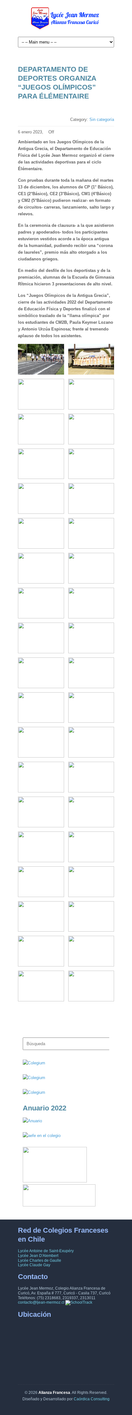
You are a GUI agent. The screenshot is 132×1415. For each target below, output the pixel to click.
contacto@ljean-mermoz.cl (41, 1302)
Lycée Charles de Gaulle (39, 1260)
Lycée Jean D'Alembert (38, 1255)
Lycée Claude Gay (34, 1265)
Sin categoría (101, 119)
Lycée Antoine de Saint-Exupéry (46, 1251)
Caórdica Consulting (92, 1399)
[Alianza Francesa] (66, 20)
